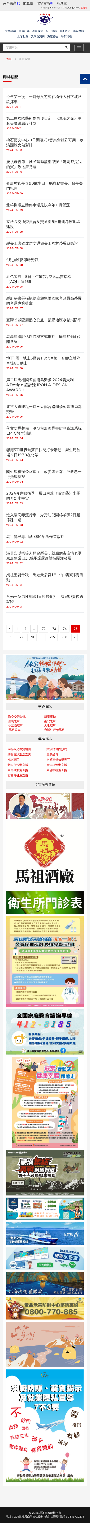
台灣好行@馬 (53, 730)
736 (64, 637)
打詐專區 (13, 760)
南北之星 (50, 721)
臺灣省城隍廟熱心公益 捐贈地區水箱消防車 (44, 320)
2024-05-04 (14, 438)
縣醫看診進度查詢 (19, 754)
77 (21, 637)
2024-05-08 (14, 232)
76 (11, 637)
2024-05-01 (14, 585)
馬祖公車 (15, 730)
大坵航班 (50, 725)
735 (52, 637)
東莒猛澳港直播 (18, 770)
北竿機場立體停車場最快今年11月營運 (38, 205)
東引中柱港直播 (56, 770)
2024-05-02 (14, 542)
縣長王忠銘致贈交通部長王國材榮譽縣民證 (42, 243)
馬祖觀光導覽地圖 (19, 749)
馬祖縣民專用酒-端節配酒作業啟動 (35, 536)
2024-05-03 (14, 503)
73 (54, 629)
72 (43, 629)
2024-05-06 (14, 347)
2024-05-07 (14, 308)
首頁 (9, 59)
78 (32, 637)
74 (65, 629)
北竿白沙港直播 (18, 765)
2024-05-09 (14, 193)
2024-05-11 (13, 107)
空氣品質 (52, 754)
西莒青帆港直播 (18, 775)
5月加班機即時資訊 (22, 260)
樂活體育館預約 (56, 749)
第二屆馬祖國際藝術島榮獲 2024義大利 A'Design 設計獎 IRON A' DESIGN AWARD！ (40, 385)
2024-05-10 (14, 150)
